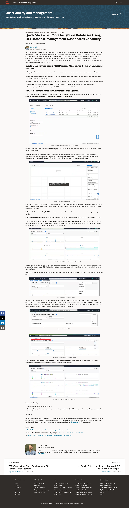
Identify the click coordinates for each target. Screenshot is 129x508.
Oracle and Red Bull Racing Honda (83, 495)
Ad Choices (76, 503)
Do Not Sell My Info (59, 503)
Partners (17, 492)
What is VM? (57, 494)
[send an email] (2, 327)
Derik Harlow (34, 47)
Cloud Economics (39, 487)
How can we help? (105, 485)
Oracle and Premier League (83, 492)
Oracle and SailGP (80, 490)
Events (102, 492)
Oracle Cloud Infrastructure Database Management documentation (48, 430)
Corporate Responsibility (41, 490)
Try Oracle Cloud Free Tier (83, 483)
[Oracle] (7, 2)
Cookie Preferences (68, 503)
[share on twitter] (2, 318)
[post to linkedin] (2, 322)
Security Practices (39, 492)
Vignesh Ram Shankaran (16, 472)
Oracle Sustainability (81, 485)
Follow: (115, 14)
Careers (17, 485)
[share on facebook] (2, 313)
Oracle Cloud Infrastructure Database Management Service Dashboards (50, 435)
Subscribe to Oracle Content (108, 487)
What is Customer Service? (62, 483)
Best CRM (37, 485)
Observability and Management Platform (52, 32)
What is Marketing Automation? (63, 487)
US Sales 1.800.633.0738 (107, 483)
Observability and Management (24, 2)
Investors (17, 490)
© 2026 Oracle (44, 503)
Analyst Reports (39, 483)
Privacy (50, 503)
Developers (18, 487)
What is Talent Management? (62, 492)
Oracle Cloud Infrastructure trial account (70, 433)
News (101, 494)
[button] (116, 2)
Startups (17, 494)
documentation (75, 422)
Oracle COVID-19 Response (83, 487)
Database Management (32, 32)
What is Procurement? (60, 490)
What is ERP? (58, 485)
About (16, 483)
